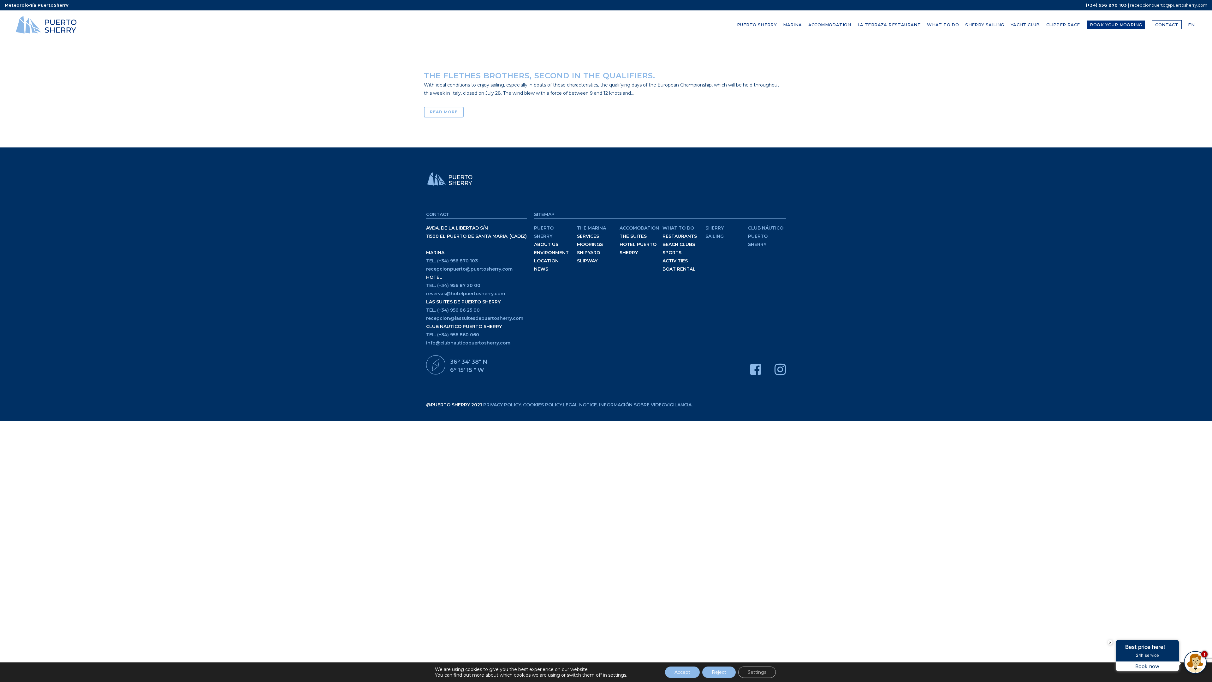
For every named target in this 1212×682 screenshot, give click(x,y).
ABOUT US (546, 244)
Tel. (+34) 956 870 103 (452, 261)
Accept (682, 672)
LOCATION (546, 261)
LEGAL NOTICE (580, 405)
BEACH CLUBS (678, 244)
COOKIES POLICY (542, 405)
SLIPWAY (587, 261)
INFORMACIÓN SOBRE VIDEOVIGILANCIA (645, 405)
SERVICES (588, 236)
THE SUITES (633, 236)
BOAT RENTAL (679, 269)
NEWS (541, 269)
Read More (444, 112)
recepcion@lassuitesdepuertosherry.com (474, 318)
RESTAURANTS (679, 236)
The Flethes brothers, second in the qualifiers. (539, 75)
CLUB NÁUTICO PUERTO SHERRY (765, 236)
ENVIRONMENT (551, 252)
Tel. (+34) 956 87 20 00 (453, 285)
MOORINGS (590, 244)
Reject (719, 672)
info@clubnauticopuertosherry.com (468, 343)
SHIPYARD (588, 252)
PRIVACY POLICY (502, 405)
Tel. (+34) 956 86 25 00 (453, 310)
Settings (757, 672)
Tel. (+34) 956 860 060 (452, 335)
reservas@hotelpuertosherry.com (465, 293)
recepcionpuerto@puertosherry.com (1168, 5)
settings (617, 675)
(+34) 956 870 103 (1106, 5)
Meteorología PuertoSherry (36, 5)
